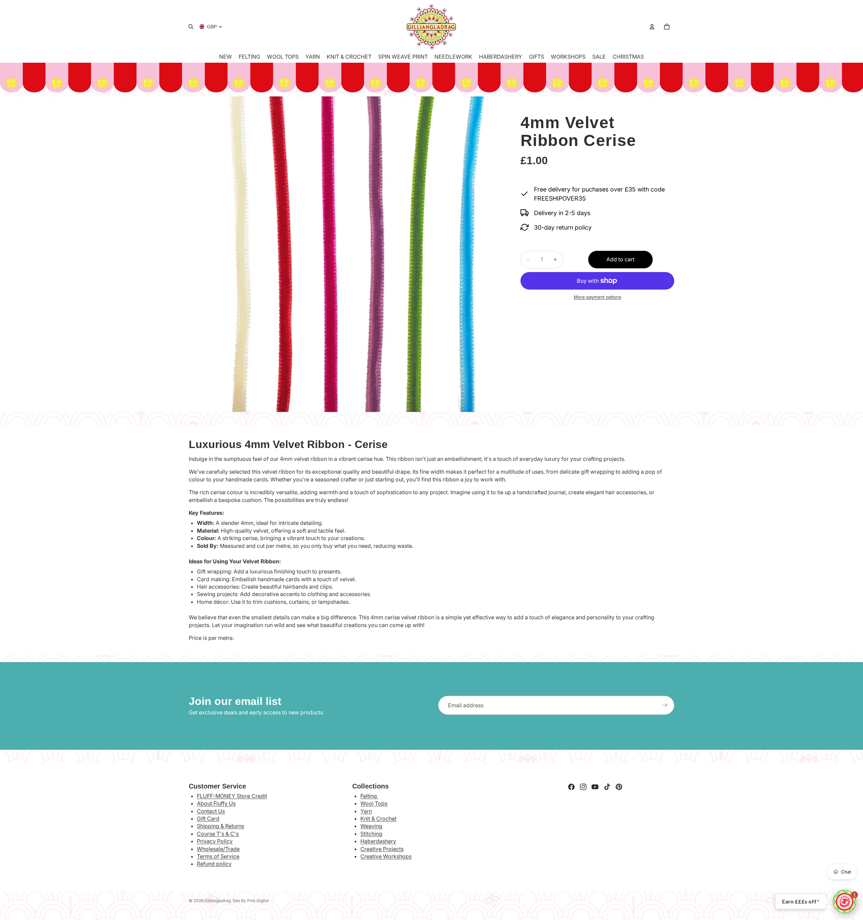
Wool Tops (373, 803)
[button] (844, 901)
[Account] (652, 26)
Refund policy (214, 863)
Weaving (371, 826)
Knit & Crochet (378, 818)
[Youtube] (595, 787)
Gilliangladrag (217, 900)
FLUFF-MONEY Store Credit (232, 796)
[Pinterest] (619, 787)
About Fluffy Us (216, 803)
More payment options (597, 297)
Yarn (366, 811)
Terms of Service (218, 856)
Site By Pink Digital (251, 900)
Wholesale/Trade (218, 848)
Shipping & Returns (220, 826)
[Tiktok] (607, 787)
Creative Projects (382, 848)
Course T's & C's (218, 833)
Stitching (371, 833)
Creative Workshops (386, 856)
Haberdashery (378, 841)
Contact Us (211, 811)
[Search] (190, 26)
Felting (369, 796)
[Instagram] (583, 787)
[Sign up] (664, 705)
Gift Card (208, 818)
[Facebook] (571, 787)
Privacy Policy (215, 841)
